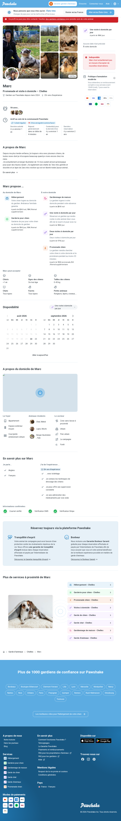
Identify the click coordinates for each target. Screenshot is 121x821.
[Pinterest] (94, 759)
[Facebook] (82, 759)
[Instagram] (88, 759)
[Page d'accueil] (4, 652)
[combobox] (63, 307)
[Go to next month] (72, 316)
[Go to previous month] (7, 316)
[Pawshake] (9, 3)
